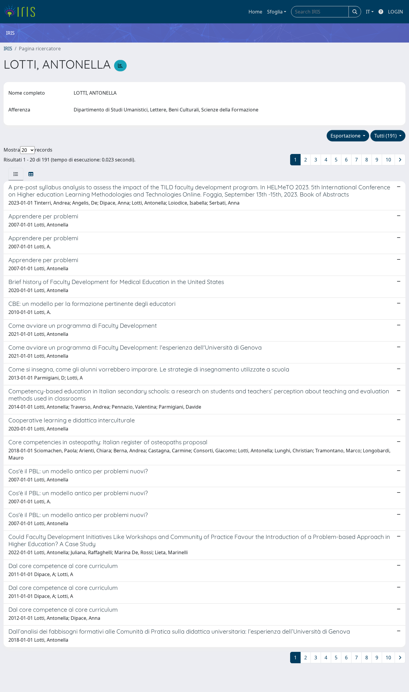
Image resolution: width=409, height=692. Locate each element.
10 (388, 159)
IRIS (8, 48)
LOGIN (395, 11)
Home (255, 11)
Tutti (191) (386, 135)
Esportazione (346, 135)
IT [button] (368, 11)
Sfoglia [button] (275, 11)
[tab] (15, 174)
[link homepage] (22, 12)
